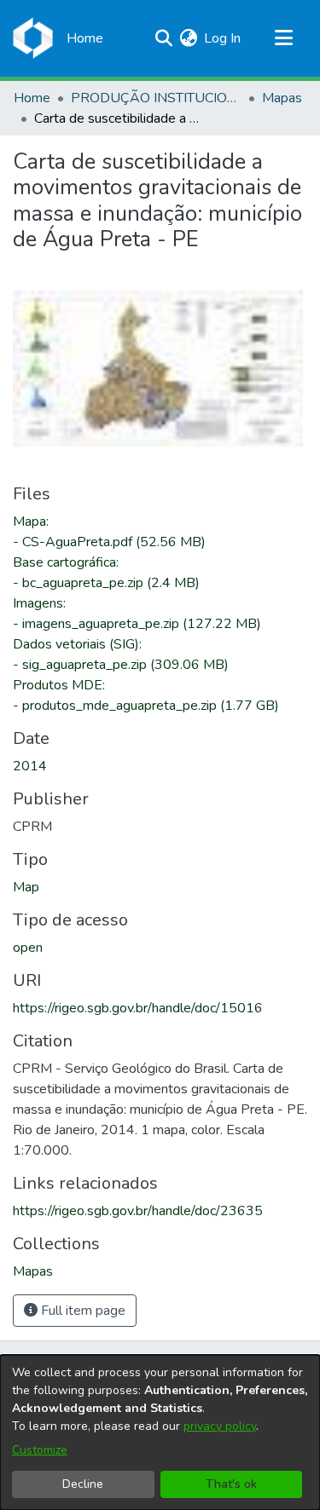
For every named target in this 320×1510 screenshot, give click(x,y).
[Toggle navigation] (283, 38)
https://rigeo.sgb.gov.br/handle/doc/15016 (138, 1008)
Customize (39, 1450)
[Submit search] (163, 38)
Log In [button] (223, 38)
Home (32, 98)
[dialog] (160, 1432)
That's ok (231, 1484)
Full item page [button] (81, 1310)
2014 (30, 766)
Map (26, 887)
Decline (82, 1484)
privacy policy (219, 1426)
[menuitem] (188, 38)
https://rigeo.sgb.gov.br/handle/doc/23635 (138, 1211)
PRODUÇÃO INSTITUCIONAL (156, 98)
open (28, 947)
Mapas (282, 98)
